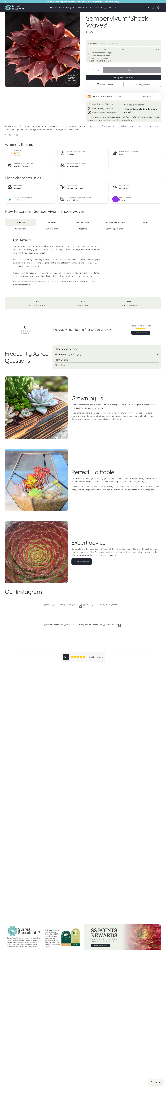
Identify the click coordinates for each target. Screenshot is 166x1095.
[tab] (20, 222)
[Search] (148, 7)
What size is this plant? (134, 105)
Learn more (146, 96)
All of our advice (81, 561)
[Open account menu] (153, 7)
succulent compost (21, 284)
